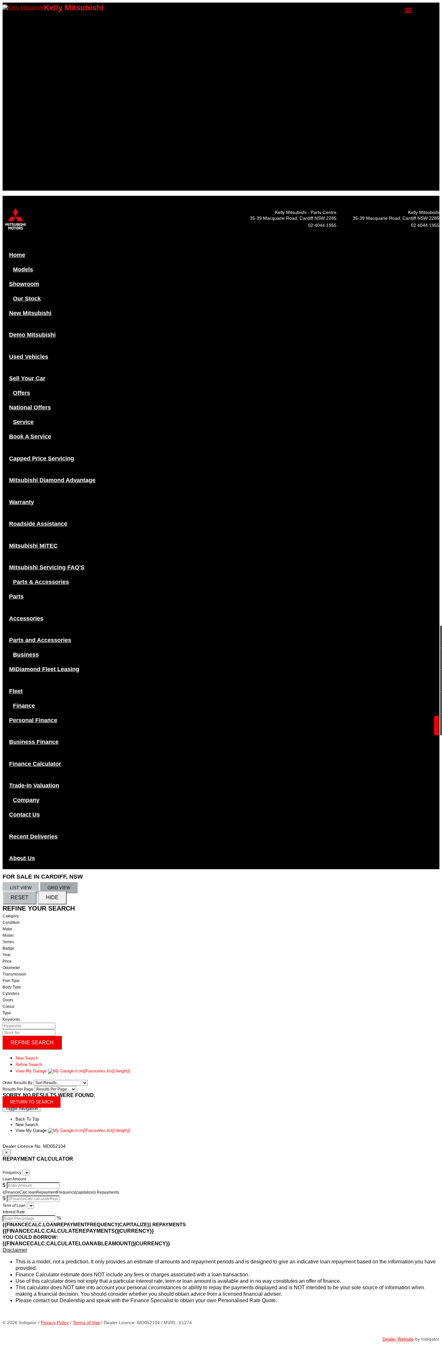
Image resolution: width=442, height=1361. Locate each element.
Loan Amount (14, 1179)
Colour (9, 1006)
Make (7, 929)
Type (7, 1013)
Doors (8, 1000)
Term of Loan (14, 1205)
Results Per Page (18, 1089)
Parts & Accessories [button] (33, 110)
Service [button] (22, 70)
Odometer (11, 967)
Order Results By (17, 1083)
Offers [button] (21, 58)
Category (11, 916)
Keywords (11, 1019)
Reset (19, 897)
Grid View (59, 887)
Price (7, 961)
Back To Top (27, 1119)
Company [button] (24, 173)
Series (8, 942)
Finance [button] (23, 147)
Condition (11, 922)
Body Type (12, 987)
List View (20, 887)
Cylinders (11, 993)
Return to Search (31, 1102)
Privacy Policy (55, 1322)
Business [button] (24, 131)
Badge (8, 948)
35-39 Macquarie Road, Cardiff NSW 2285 (396, 218)
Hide (52, 897)
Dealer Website (398, 1339)
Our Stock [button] (24, 32)
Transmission (14, 974)
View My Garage (73, 1071)
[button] (221, 1250)
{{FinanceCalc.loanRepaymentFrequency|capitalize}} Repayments (61, 1192)
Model (8, 935)
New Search (27, 1058)
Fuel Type (11, 980)
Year (7, 955)
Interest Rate (14, 1212)
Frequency (12, 1172)
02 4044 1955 (425, 225)
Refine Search (32, 1042)
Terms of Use (86, 1322)
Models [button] (22, 21)
